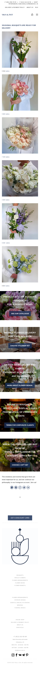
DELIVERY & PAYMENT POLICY (15, 7)
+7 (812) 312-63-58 (20, 636)
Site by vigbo (20, 670)
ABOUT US (30, 7)
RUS (36, 7)
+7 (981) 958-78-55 (10, 2)
